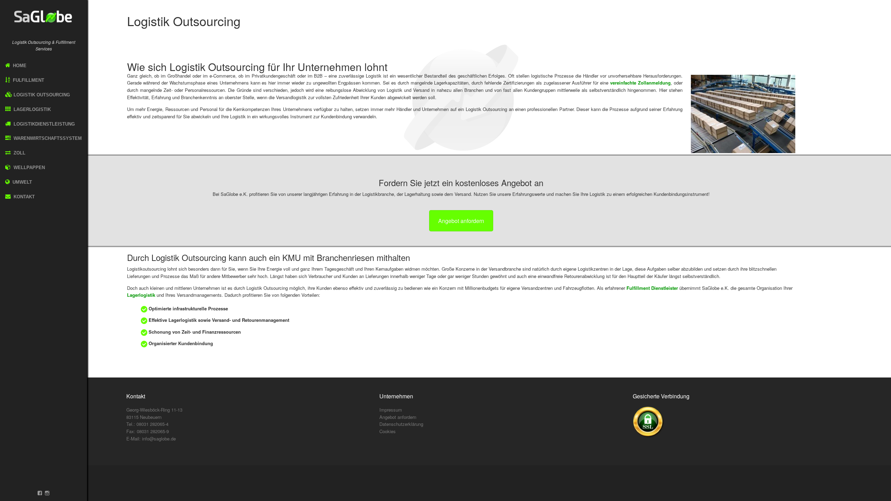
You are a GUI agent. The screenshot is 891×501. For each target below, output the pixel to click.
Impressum (390, 409)
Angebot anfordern (461, 221)
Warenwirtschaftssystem (47, 138)
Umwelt (22, 182)
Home (18, 65)
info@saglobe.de (159, 438)
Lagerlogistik (31, 109)
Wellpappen (28, 167)
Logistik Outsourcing (41, 94)
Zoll (18, 153)
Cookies (387, 431)
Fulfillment (27, 80)
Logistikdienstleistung (43, 124)
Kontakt (23, 196)
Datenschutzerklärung (401, 424)
